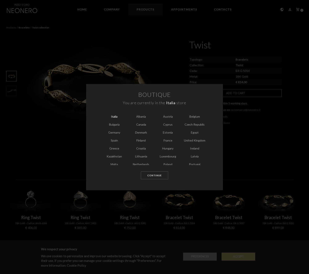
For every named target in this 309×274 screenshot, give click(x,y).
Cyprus (168, 124)
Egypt (195, 132)
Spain (114, 140)
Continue (154, 175)
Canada (141, 124)
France (168, 140)
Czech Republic (195, 124)
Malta (114, 164)
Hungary (167, 148)
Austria (168, 116)
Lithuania (141, 156)
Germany (114, 132)
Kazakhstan (114, 156)
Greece (114, 148)
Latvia (195, 156)
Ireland (194, 148)
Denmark (141, 132)
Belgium (194, 116)
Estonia (168, 132)
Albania (141, 116)
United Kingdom (194, 140)
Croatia (141, 148)
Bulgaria (114, 124)
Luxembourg (168, 156)
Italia (114, 116)
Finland (141, 140)
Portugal (194, 164)
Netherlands (141, 164)
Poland (167, 164)
